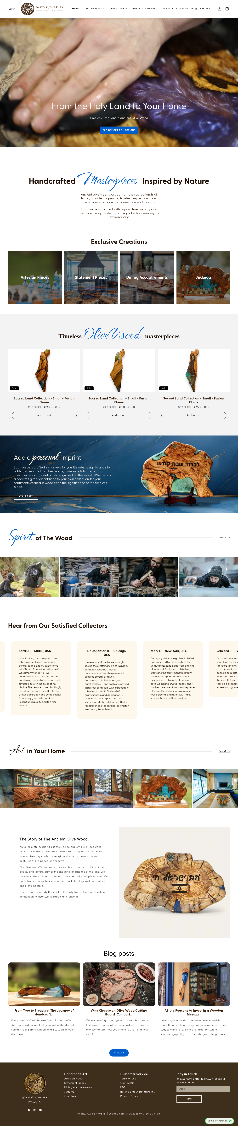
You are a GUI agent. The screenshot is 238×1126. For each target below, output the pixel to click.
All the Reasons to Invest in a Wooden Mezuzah (193, 1012)
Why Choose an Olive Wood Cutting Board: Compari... (119, 1012)
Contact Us (127, 1083)
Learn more (26, 495)
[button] (11, 9)
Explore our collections (119, 130)
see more (224, 537)
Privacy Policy (129, 1096)
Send (189, 1099)
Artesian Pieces (35, 278)
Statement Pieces (91, 278)
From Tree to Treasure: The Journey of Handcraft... (44, 1012)
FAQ (123, 1087)
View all (119, 1053)
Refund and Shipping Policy (137, 1092)
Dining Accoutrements (147, 278)
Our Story (70, 1096)
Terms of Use (128, 1079)
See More (224, 751)
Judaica (203, 278)
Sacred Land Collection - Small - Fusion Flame (44, 400)
